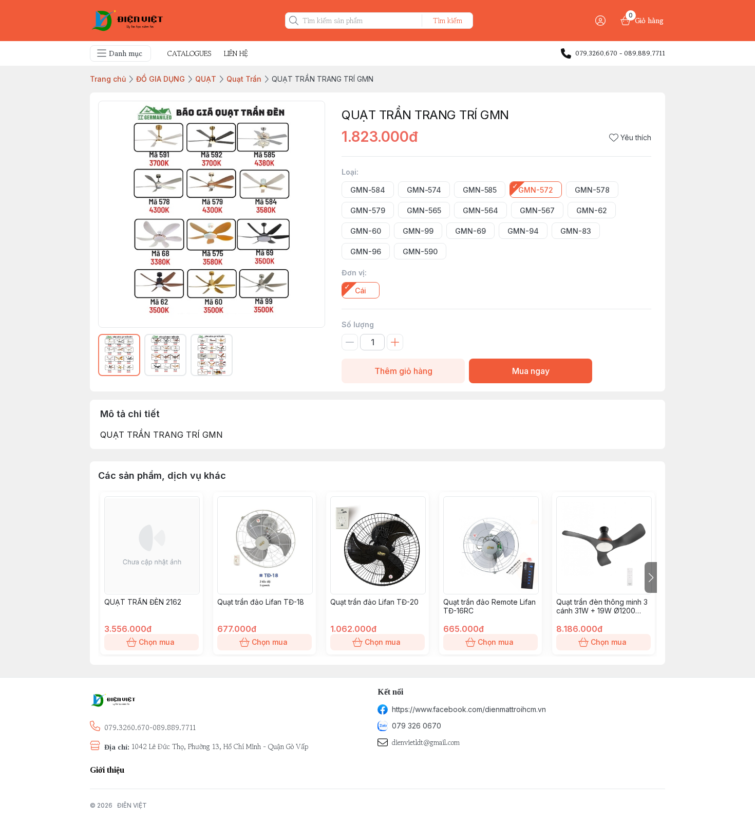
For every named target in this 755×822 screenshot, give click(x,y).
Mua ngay (531, 371)
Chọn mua (157, 642)
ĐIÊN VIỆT (132, 805)
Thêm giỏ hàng (403, 371)
